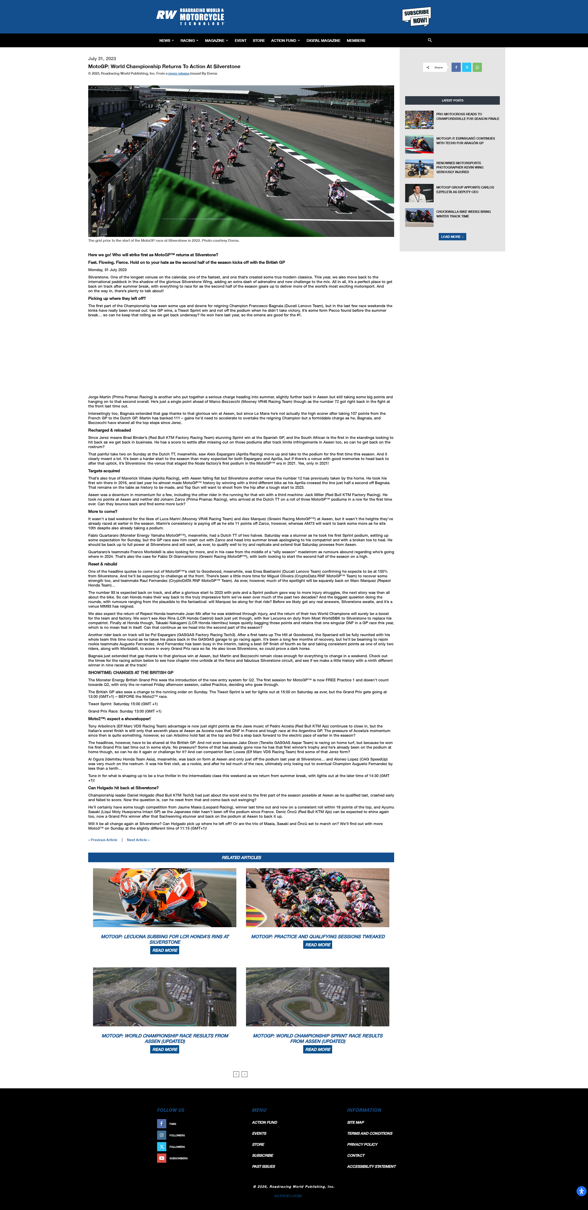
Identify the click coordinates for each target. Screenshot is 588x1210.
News (164, 40)
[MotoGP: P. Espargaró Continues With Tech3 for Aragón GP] (419, 144)
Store (259, 40)
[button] (430, 40)
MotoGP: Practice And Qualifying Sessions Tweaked (317, 936)
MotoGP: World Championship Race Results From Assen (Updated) (165, 1038)
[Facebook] (456, 67)
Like (238, 1123)
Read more (164, 950)
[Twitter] (466, 67)
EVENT (240, 40)
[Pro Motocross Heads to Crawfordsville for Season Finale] (419, 120)
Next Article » (138, 839)
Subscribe (233, 1158)
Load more (451, 237)
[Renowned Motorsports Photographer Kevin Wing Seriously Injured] (419, 169)
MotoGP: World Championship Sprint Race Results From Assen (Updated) (317, 1038)
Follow (236, 1135)
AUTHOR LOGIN (288, 1195)
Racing (188, 40)
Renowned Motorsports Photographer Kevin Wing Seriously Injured (459, 167)
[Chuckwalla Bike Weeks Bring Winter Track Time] (419, 217)
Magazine (214, 40)
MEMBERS (356, 40)
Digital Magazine (323, 40)
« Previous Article (102, 839)
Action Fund (283, 40)
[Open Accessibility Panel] (582, 1191)
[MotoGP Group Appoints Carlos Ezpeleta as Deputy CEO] (419, 193)
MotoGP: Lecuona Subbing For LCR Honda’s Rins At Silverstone (165, 939)
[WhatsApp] (477, 67)
